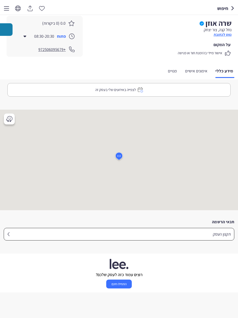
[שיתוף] (29, 8)
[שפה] (18, 8)
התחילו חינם (119, 284)
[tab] (224, 71)
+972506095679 (52, 49)
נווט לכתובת (222, 34)
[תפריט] (6, 8)
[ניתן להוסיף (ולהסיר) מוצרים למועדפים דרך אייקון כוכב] (42, 8)
